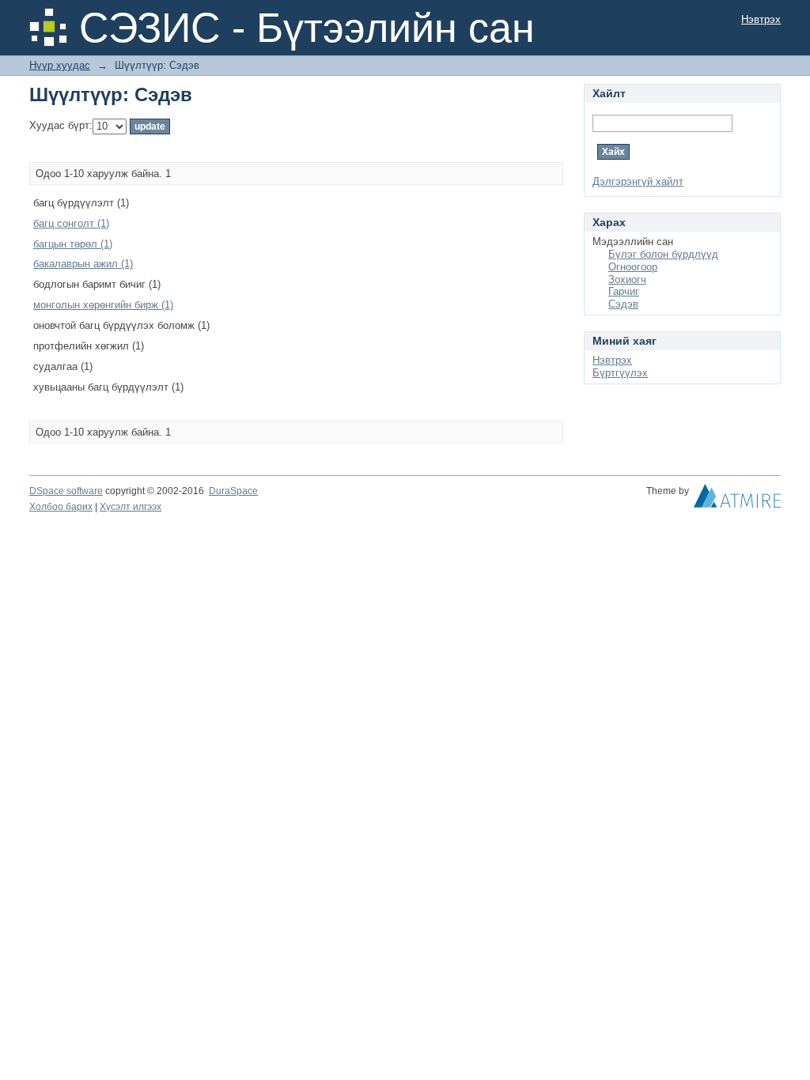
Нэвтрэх (761, 19)
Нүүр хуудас (59, 65)
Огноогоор (632, 267)
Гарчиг (623, 291)
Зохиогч (627, 279)
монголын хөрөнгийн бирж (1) (103, 305)
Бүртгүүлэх (620, 373)
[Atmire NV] (737, 499)
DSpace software (66, 491)
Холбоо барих (61, 506)
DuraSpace (233, 491)
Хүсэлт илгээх (130, 506)
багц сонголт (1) (71, 223)
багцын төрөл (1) (72, 244)
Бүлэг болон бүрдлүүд (663, 254)
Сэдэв (623, 304)
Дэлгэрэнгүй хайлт (637, 181)
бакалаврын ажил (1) (83, 264)
